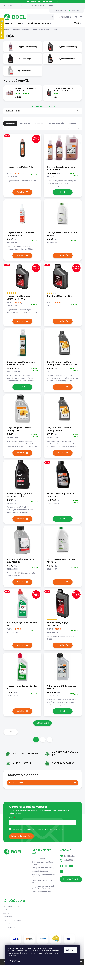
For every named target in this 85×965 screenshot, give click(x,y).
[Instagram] (66, 865)
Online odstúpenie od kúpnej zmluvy (42, 863)
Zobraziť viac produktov (42, 106)
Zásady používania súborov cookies (42, 881)
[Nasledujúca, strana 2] (43, 739)
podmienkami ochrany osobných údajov (49, 829)
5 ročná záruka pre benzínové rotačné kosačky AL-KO (43, 887)
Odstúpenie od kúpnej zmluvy (43, 868)
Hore (12, 732)
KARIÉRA (6, 924)
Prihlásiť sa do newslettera (21, 836)
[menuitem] (13, 23)
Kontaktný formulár (70, 879)
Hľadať (51, 17)
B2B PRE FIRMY (9, 927)
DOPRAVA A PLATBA (11, 6)
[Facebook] (61, 865)
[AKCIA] (62, 476)
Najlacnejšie (25, 123)
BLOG (23, 6)
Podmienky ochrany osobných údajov (43, 876)
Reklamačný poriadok (40, 871)
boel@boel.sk (69, 856)
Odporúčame (10, 123)
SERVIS (30, 6)
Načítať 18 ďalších (42, 723)
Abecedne (72, 123)
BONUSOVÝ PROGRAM (12, 920)
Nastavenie (15, 961)
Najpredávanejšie (56, 123)
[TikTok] (61, 871)
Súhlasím (70, 950)
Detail (62, 192)
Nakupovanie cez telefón (41, 892)
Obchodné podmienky (40, 858)
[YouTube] (71, 865)
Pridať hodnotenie (16, 782)
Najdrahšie (40, 123)
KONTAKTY (39, 6)
